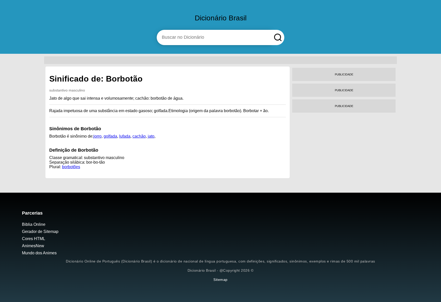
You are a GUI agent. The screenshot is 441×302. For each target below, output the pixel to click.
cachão (139, 136)
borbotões (71, 167)
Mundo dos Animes (39, 253)
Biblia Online (33, 224)
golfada (110, 136)
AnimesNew (33, 246)
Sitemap (220, 280)
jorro (97, 136)
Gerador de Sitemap (40, 231)
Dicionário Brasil (221, 18)
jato (151, 136)
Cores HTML (33, 239)
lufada (124, 136)
